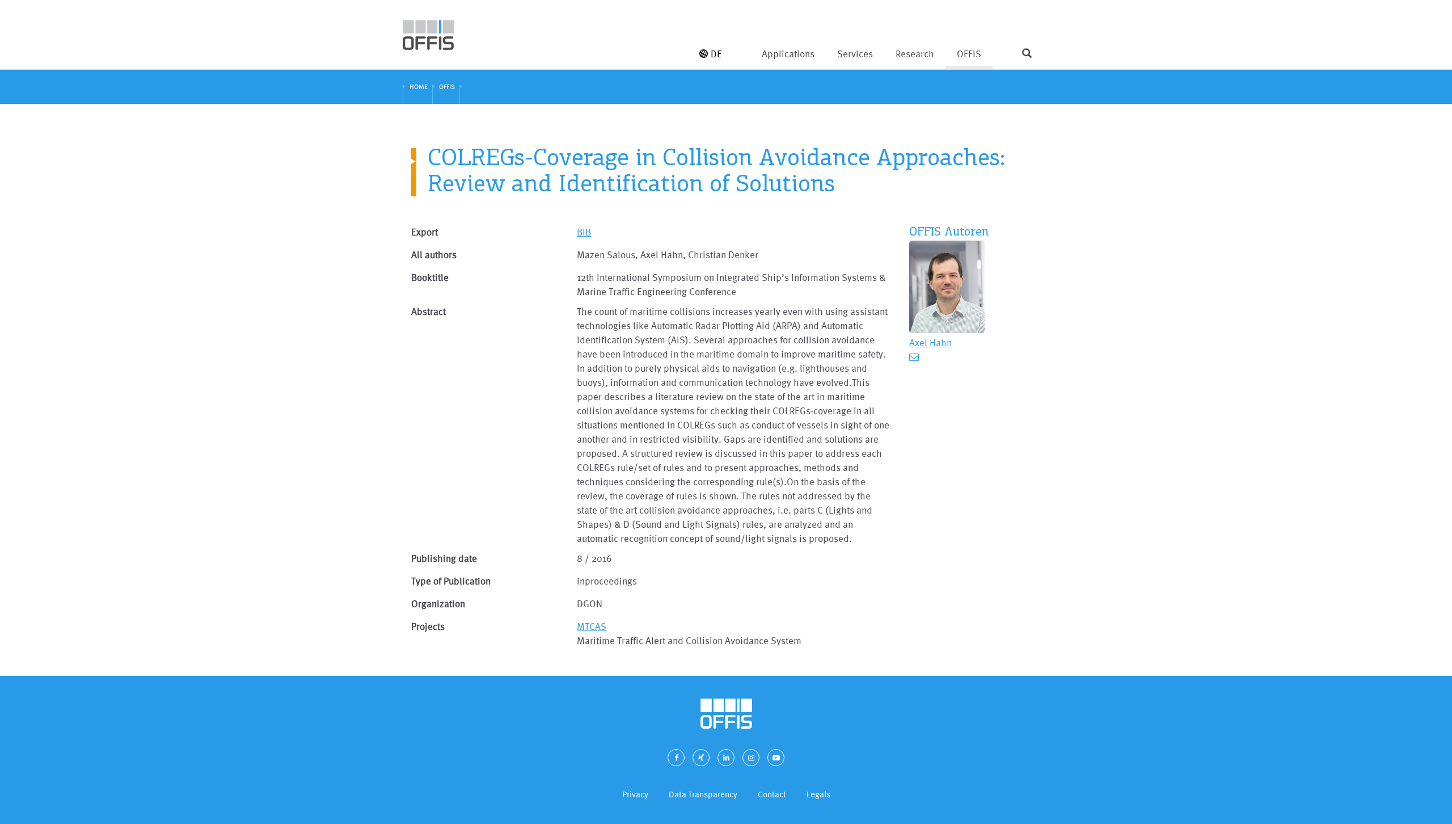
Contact (772, 794)
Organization (438, 603)
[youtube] (775, 757)
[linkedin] (726, 757)
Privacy (635, 794)
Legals (818, 794)
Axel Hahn (930, 342)
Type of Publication (451, 580)
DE (716, 53)
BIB (584, 231)
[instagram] (750, 757)
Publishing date (444, 558)
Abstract (428, 311)
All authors (434, 254)
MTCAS (591, 626)
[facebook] (676, 757)
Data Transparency (703, 794)
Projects (428, 626)
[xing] (701, 757)
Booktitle (430, 277)
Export (424, 231)
